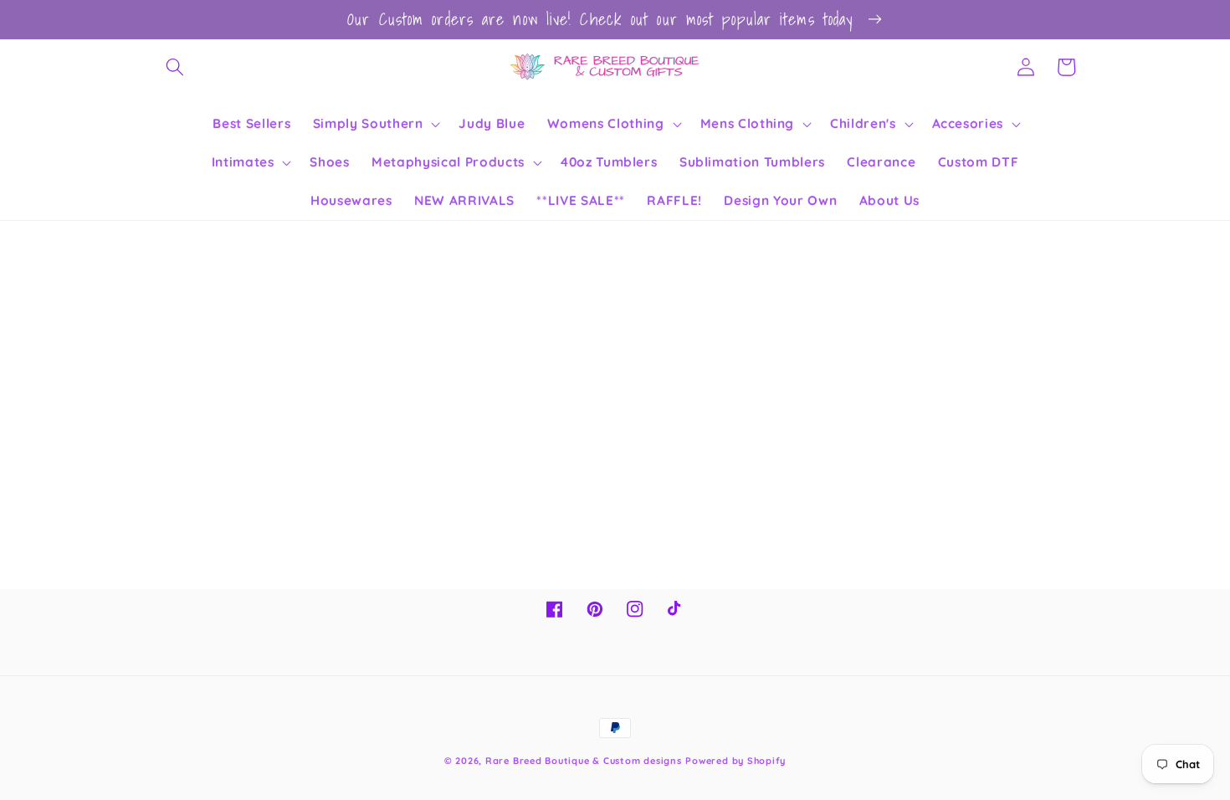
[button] (175, 67)
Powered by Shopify (735, 761)
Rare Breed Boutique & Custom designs (583, 761)
